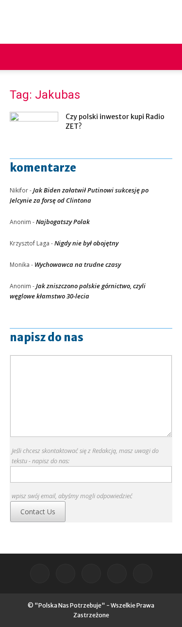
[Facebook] (40, 573)
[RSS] (91, 573)
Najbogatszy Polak (63, 221)
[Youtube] (142, 573)
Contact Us (37, 511)
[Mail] (65, 573)
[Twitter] (117, 573)
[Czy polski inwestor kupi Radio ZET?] (34, 128)
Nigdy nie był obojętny (86, 243)
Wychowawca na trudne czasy (77, 264)
